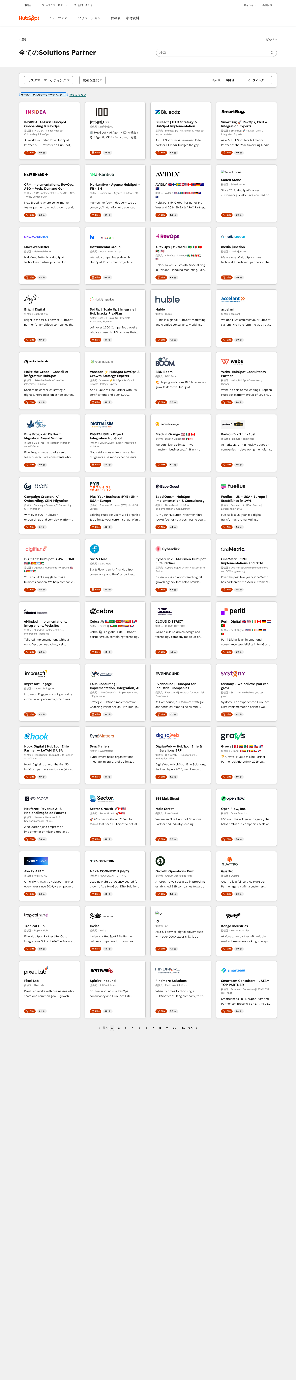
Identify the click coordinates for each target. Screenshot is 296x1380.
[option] (47, 80)
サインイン (250, 5)
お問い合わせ (85, 5)
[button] (271, 39)
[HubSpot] (29, 18)
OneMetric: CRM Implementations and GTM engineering (242, 561)
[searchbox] (216, 53)
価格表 (116, 18)
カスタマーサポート (56, 5)
